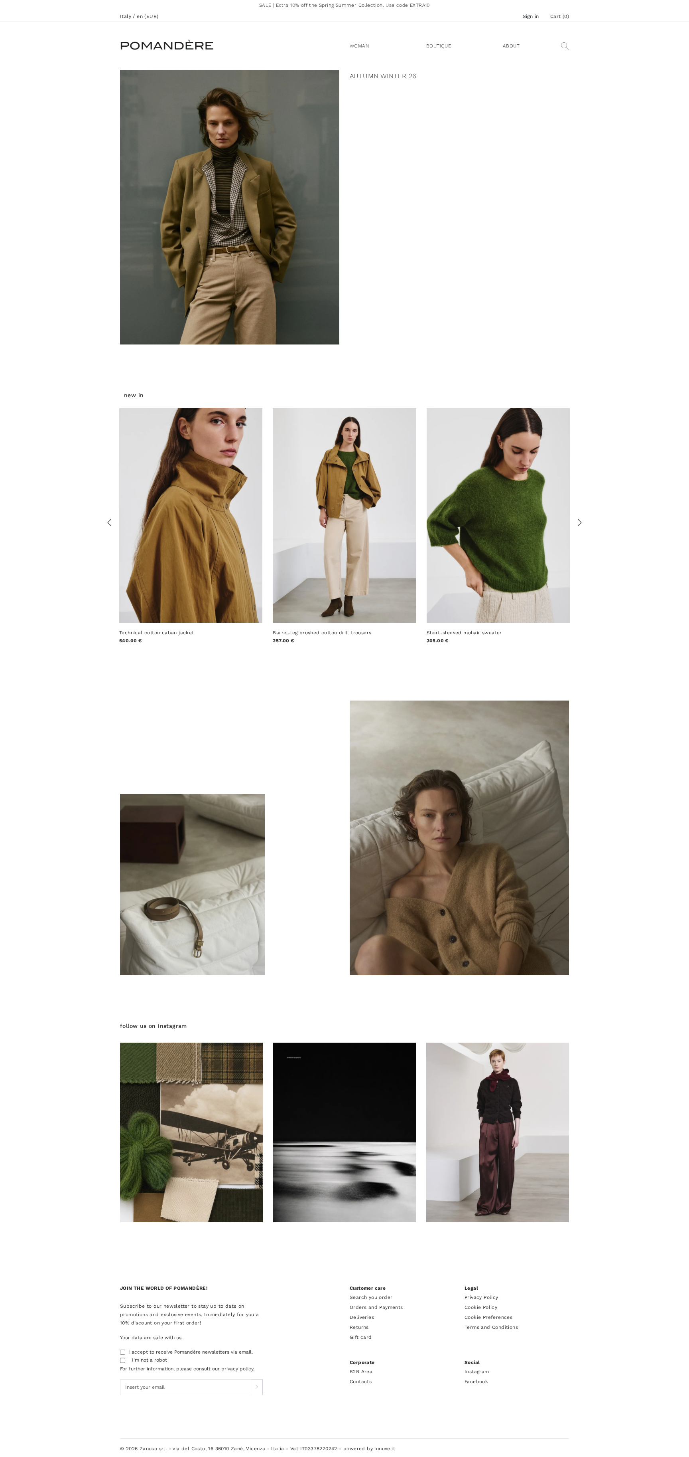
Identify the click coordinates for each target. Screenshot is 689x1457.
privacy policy (237, 1369)
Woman (359, 46)
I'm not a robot (149, 1360)
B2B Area (361, 1371)
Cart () (559, 16)
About (511, 46)
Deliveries (362, 1317)
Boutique (438, 46)
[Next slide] (580, 522)
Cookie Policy (481, 1307)
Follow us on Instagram (153, 1026)
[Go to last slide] (109, 522)
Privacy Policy (481, 1297)
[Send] (257, 1387)
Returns (359, 1327)
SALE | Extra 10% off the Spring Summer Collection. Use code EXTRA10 (344, 5)
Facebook (476, 1381)
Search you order (371, 1297)
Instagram (477, 1371)
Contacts (361, 1381)
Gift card (361, 1337)
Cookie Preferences (488, 1317)
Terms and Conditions (491, 1327)
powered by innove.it (369, 1448)
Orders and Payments (376, 1307)
